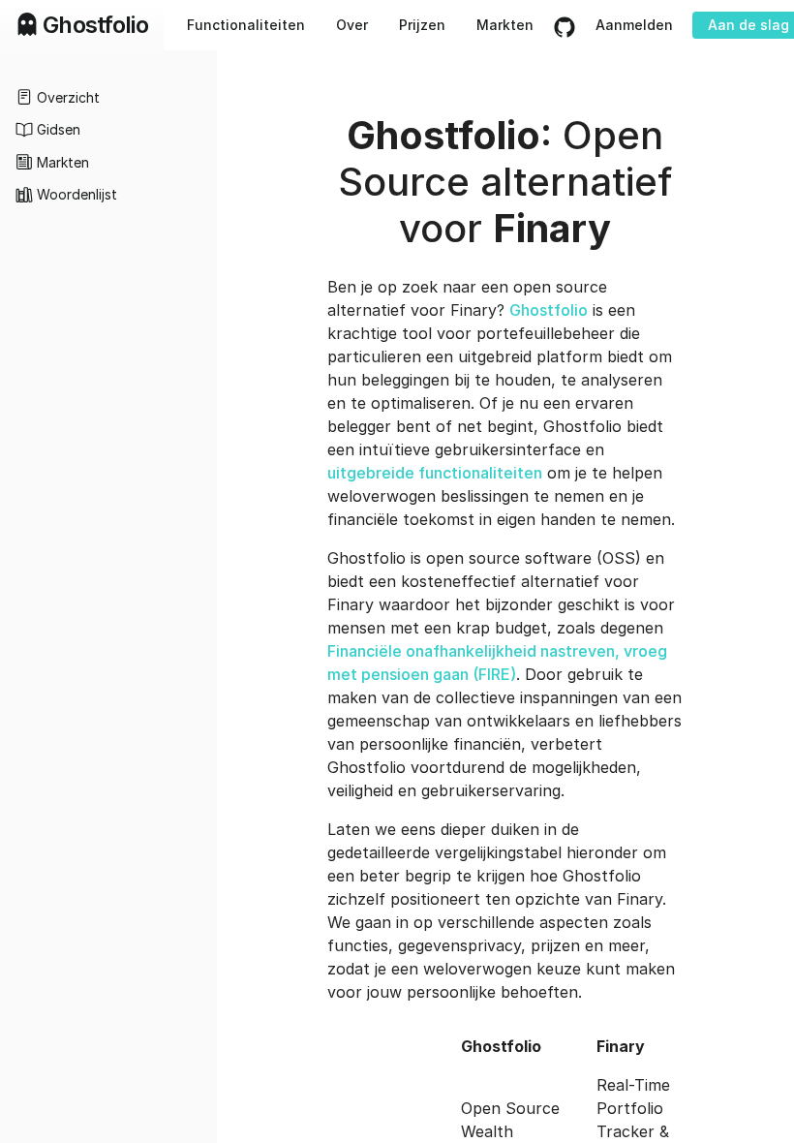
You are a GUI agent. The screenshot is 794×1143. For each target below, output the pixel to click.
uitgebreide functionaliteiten (434, 472)
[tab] (108, 96)
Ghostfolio (548, 310)
